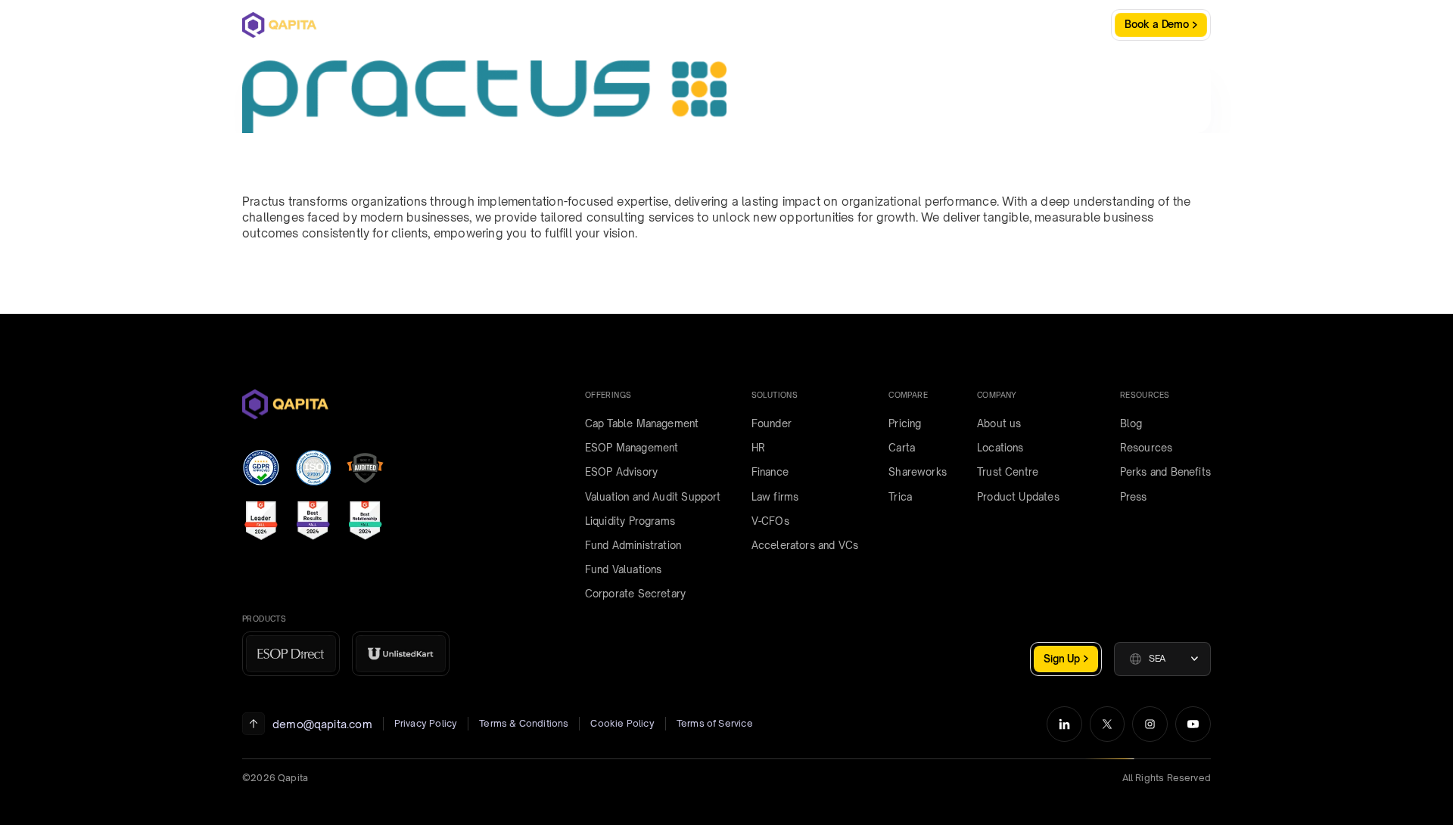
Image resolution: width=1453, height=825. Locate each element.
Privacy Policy (426, 723)
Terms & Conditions (523, 723)
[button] (1162, 659)
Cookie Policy (622, 723)
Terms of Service (715, 723)
